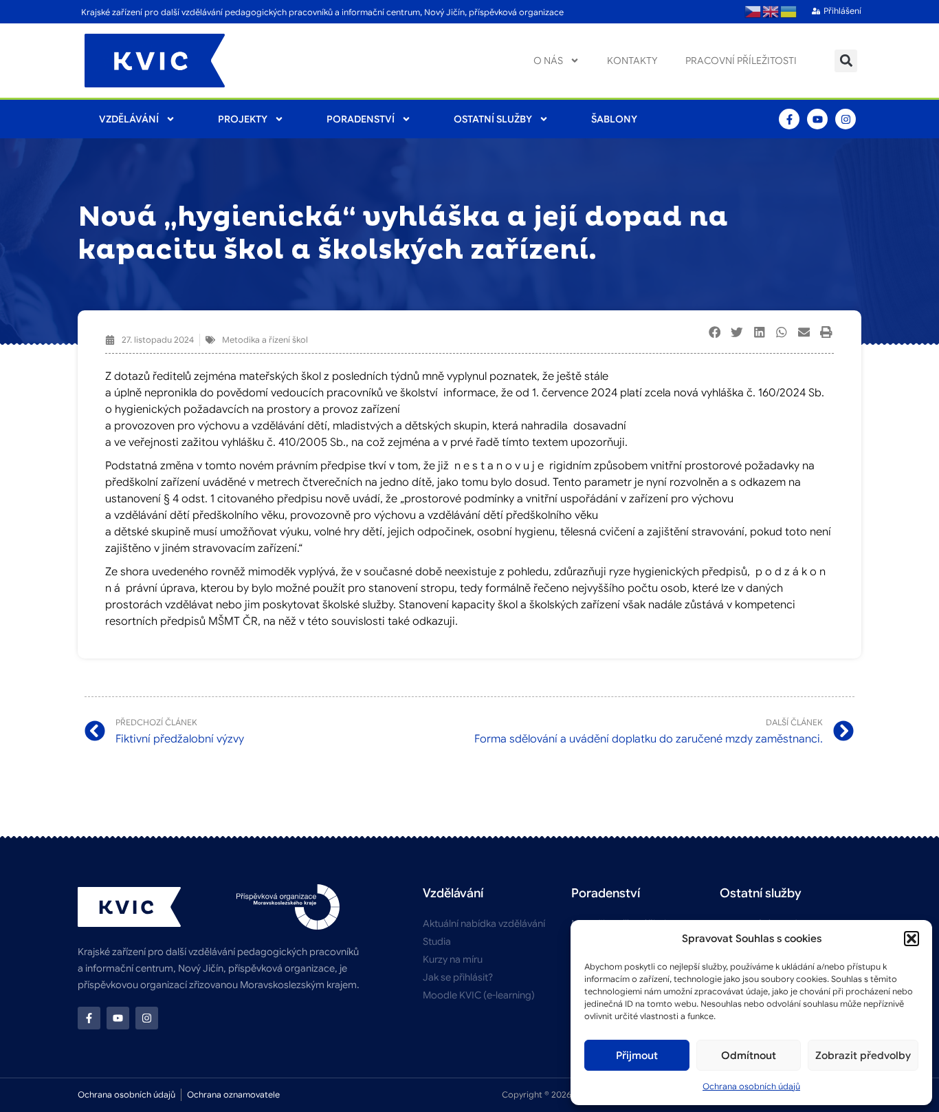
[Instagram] (845, 119)
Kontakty (632, 60)
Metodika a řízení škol (265, 339)
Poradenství (361, 119)
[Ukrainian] (789, 12)
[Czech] (753, 12)
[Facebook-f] (789, 119)
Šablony (614, 119)
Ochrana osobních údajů (751, 1086)
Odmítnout (748, 1055)
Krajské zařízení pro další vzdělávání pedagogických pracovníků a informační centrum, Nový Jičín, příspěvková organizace (322, 12)
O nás (548, 60)
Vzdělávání (129, 119)
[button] (911, 938)
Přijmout (637, 1055)
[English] (771, 12)
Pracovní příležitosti (741, 60)
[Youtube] (817, 119)
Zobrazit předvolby (863, 1055)
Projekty (242, 119)
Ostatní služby (493, 119)
